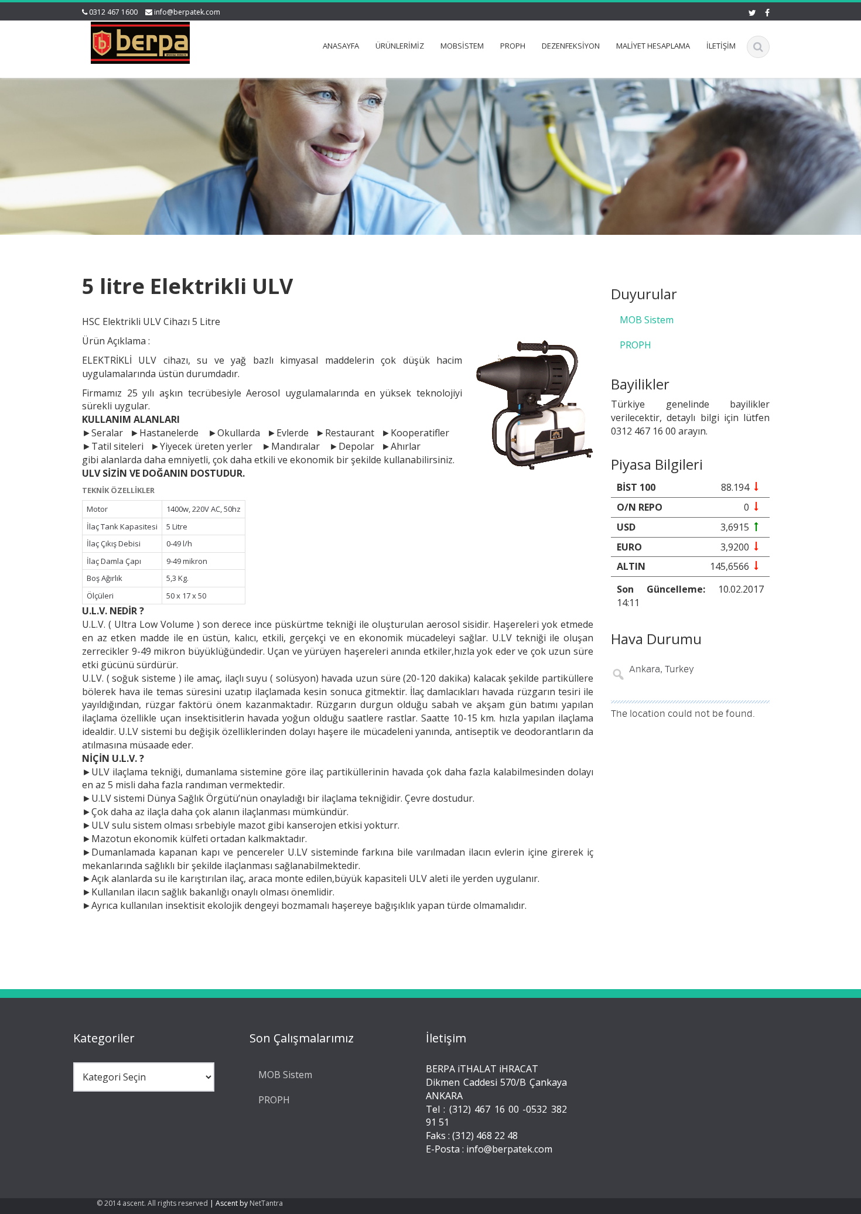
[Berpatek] (140, 41)
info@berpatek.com (187, 12)
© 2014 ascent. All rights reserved (152, 1203)
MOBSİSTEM (462, 45)
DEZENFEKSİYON (571, 45)
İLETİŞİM (721, 45)
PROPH (512, 45)
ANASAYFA (341, 45)
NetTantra (266, 1203)
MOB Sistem (647, 319)
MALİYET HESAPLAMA (653, 45)
